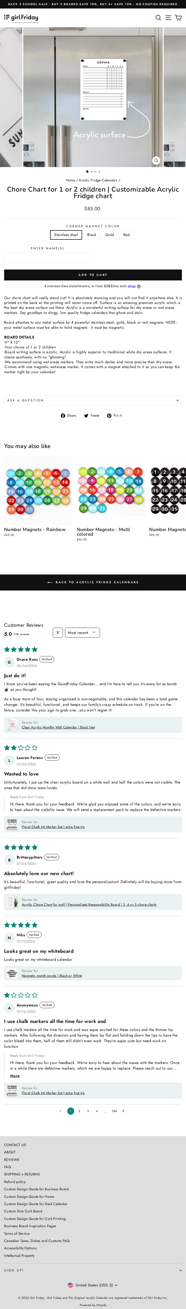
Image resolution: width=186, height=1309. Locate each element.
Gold (109, 234)
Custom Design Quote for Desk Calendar (35, 1203)
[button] (12, 725)
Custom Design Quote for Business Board (36, 1189)
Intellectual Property (19, 1255)
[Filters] (58, 633)
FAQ (7, 1167)
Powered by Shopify (93, 1305)
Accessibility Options (20, 1248)
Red (126, 234)
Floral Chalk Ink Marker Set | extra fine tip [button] (53, 826)
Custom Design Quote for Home (29, 1196)
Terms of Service (17, 1233)
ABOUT (10, 1152)
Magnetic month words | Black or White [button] (52, 975)
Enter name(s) (48, 248)
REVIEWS (11, 1159)
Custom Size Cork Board (23, 1211)
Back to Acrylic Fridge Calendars (96, 582)
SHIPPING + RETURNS (22, 1174)
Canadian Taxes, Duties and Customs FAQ (37, 1240)
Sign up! (14, 1270)
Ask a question (25, 400)
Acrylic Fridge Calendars (98, 180)
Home (70, 180)
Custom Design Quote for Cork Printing (35, 1218)
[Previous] (6, 97)
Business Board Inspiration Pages (30, 1226)
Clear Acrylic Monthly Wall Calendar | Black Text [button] (58, 727)
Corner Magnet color (93, 226)
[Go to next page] (124, 1111)
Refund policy (14, 1181)
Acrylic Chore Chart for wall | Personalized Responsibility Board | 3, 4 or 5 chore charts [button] (89, 904)
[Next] (180, 97)
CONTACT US (15, 1144)
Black (91, 234)
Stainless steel (66, 234)
